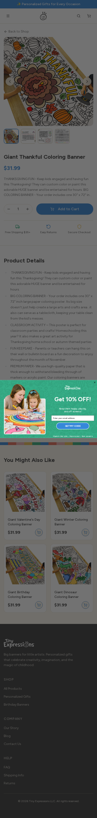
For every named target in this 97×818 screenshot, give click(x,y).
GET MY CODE (73, 425)
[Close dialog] (94, 382)
